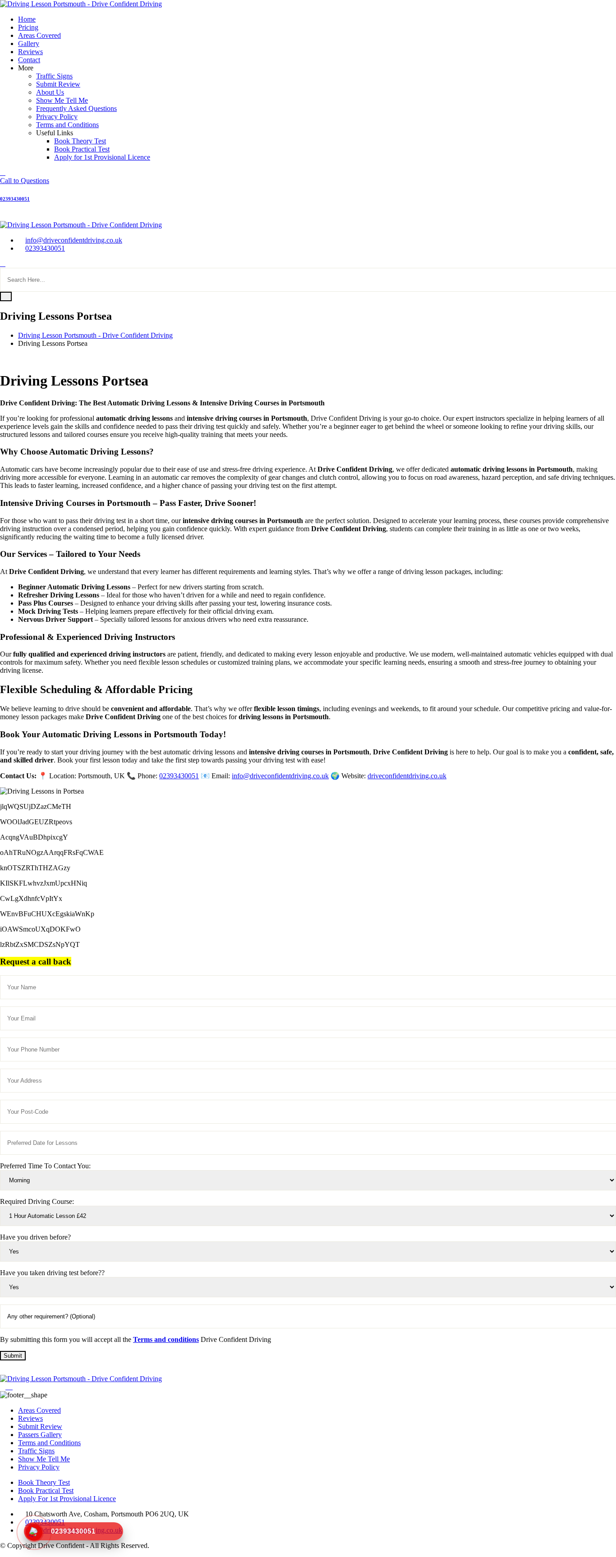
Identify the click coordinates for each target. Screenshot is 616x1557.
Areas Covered (39, 35)
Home (27, 19)
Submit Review (58, 84)
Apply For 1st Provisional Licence (67, 1498)
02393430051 (45, 248)
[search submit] (6, 296)
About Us (50, 92)
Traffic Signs (54, 76)
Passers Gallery (40, 1434)
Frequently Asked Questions (76, 108)
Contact (29, 60)
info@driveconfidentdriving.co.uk (73, 240)
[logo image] (81, 225)
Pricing (28, 27)
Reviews (30, 51)
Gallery (28, 43)
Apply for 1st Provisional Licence (102, 157)
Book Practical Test (82, 149)
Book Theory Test (80, 141)
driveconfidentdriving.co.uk (407, 776)
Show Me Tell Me (62, 100)
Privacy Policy (57, 116)
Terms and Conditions (67, 125)
